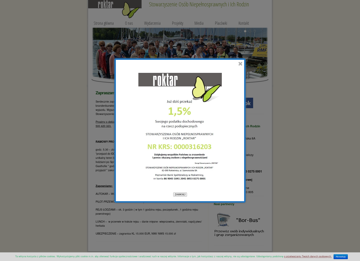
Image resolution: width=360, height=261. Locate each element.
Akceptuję (341, 256)
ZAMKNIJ (180, 194)
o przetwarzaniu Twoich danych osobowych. (308, 256)
